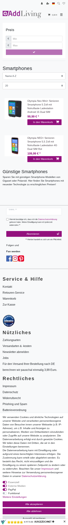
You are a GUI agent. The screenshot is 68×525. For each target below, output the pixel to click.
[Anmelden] (42, 3)
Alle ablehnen (34, 511)
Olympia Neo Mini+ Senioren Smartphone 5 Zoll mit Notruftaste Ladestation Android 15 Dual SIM (43, 106)
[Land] (53, 3)
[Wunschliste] (63, 3)
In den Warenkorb (43, 122)
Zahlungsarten (12, 340)
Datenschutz (10, 392)
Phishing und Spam (15, 404)
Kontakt (7, 286)
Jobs (6, 357)
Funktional (14, 493)
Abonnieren (33, 233)
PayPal (12, 489)
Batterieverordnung (14, 410)
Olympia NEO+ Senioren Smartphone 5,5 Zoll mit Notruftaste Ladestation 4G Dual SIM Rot (42, 143)
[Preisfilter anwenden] (34, 52)
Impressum (47, 468)
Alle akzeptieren (34, 504)
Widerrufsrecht (12, 398)
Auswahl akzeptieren (34, 518)
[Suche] (58, 3)
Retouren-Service (13, 292)
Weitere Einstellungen (15, 497)
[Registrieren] (48, 3)
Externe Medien (17, 485)
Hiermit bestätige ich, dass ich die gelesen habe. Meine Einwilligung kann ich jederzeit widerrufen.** (33, 222)
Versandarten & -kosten (17, 346)
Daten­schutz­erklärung (34, 476)
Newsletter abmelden (16, 351)
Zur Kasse (9, 304)
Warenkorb (9, 298)
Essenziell (13, 482)
